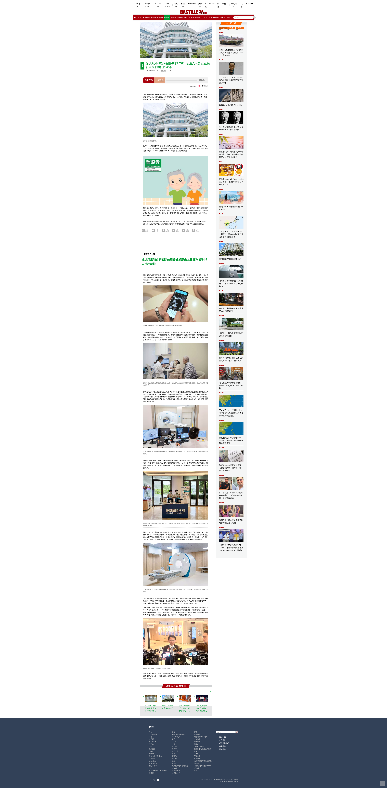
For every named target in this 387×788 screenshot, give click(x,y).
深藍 (150, 737)
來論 (195, 770)
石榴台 (183, 5)
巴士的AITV (147, 5)
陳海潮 (196, 768)
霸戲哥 (174, 746)
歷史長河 (234, 5)
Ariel (150, 732)
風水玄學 (152, 749)
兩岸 (210, 18)
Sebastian (152, 741)
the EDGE (167, 5)
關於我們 (222, 749)
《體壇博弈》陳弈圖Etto (202, 766)
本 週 (231, 28)
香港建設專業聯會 (200, 737)
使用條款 (222, 740)
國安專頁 (137, 5)
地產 (186, 18)
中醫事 (191, 18)
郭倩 (173, 739)
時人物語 (197, 739)
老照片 (174, 763)
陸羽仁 (151, 744)
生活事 (242, 5)
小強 (150, 746)
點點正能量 (153, 766)
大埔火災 (146, 18)
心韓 (206, 5)
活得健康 (152, 758)
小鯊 (173, 744)
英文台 (176, 5)
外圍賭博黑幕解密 (178, 734)
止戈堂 (174, 741)
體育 (218, 5)
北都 (139, 18)
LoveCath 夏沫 (199, 746)
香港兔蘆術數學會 (155, 756)
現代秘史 (197, 734)
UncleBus (152, 761)
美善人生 (225, 5)
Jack (195, 751)
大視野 (204, 18)
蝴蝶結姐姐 (176, 773)
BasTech (249, 4)
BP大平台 (157, 5)
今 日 (223, 28)
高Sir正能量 (176, 737)
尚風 (173, 754)
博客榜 (222, 18)
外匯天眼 (197, 741)
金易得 (196, 754)
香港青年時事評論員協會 (203, 749)
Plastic (212, 4)
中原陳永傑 (153, 763)
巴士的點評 (153, 734)
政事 (161, 18)
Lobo (151, 751)
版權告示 (222, 737)
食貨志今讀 (176, 770)
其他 (228, 18)
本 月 (240, 28)
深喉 (173, 732)
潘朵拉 (174, 758)
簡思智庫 (197, 758)
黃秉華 (174, 749)
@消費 (216, 18)
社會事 (167, 18)
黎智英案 (154, 18)
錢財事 (180, 18)
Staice (174, 761)
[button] (207, 692)
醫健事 (198, 18)
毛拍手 (196, 732)
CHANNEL (191, 4)
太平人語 (175, 751)
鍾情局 (151, 739)
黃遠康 (151, 754)
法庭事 (173, 18)
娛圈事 (200, 5)
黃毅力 (196, 744)
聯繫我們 (222, 746)
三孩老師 (197, 756)
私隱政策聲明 (224, 743)
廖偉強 (174, 756)
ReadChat (152, 768)
